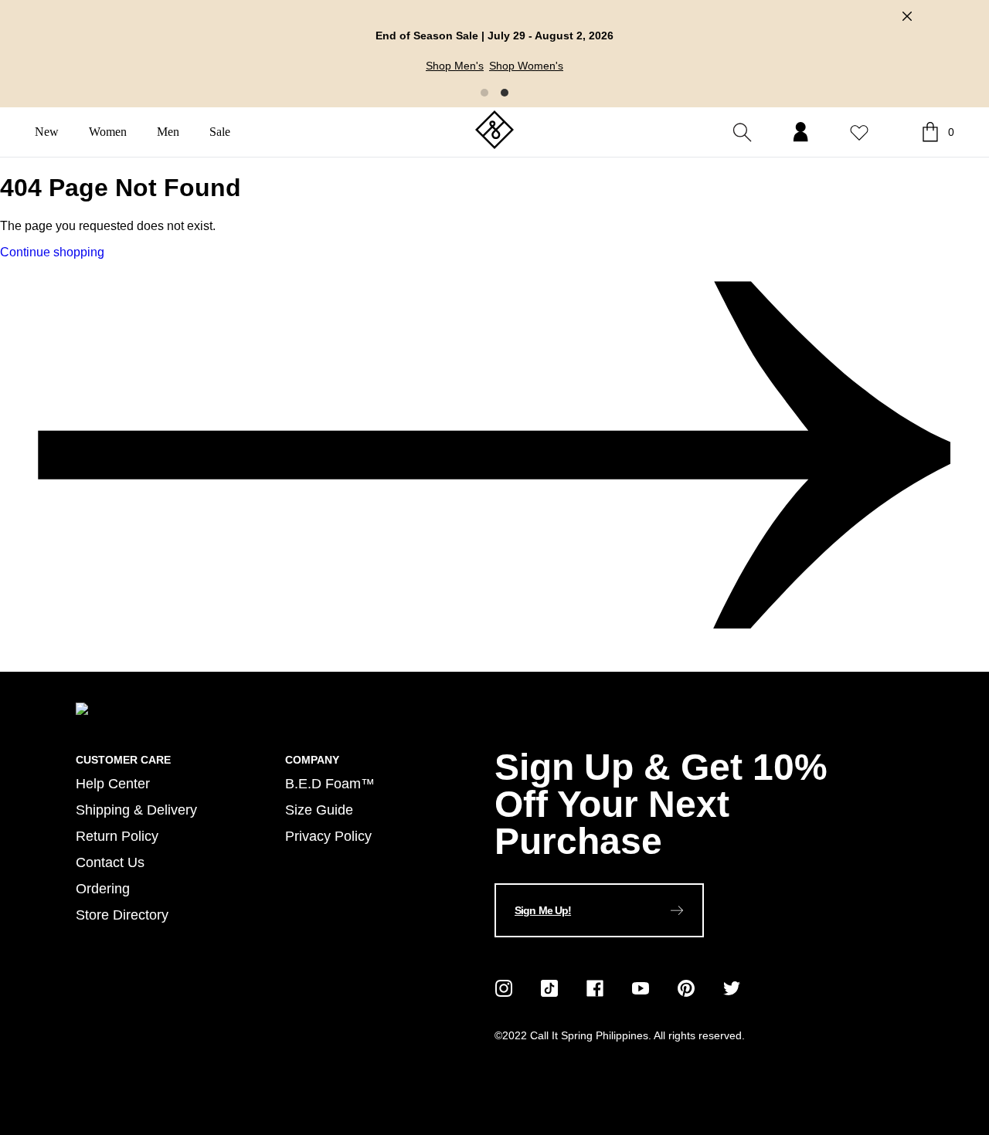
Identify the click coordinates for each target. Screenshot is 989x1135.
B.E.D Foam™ (330, 783)
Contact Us (110, 862)
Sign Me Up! (543, 910)
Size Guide (319, 809)
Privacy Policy (328, 836)
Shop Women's (526, 65)
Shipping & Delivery (136, 809)
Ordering (103, 888)
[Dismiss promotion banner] (907, 16)
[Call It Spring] (494, 131)
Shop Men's (455, 65)
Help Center (113, 783)
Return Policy (117, 836)
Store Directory (122, 914)
